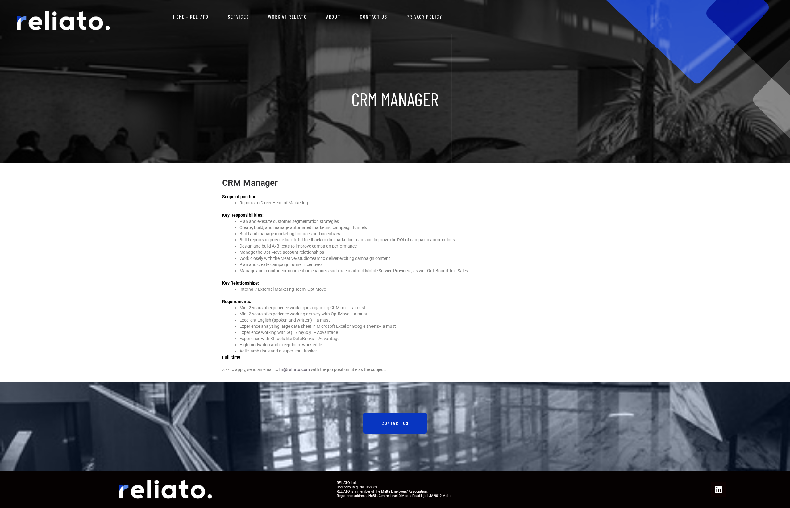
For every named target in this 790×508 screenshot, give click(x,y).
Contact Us (373, 16)
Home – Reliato (190, 16)
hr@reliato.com (294, 369)
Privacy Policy (424, 16)
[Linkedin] (718, 489)
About (333, 16)
